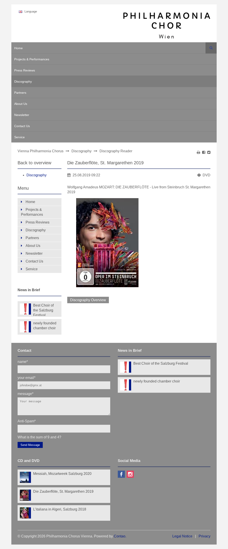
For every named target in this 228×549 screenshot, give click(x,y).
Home (18, 48)
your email (26, 377)
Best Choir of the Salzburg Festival (43, 309)
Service (19, 137)
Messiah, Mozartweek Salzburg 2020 (62, 474)
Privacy (204, 536)
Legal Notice (182, 536)
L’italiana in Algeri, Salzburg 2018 (59, 509)
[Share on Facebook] (203, 152)
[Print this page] (198, 152)
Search (211, 47)
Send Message (30, 445)
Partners (20, 92)
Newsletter (21, 115)
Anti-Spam (27, 421)
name (23, 361)
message (25, 393)
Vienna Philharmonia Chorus (40, 151)
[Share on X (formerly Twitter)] (208, 152)
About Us (20, 104)
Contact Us (22, 126)
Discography (23, 81)
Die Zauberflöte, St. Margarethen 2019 (63, 491)
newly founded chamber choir (44, 325)
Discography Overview (88, 300)
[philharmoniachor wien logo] (166, 26)
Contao (119, 536)
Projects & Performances (31, 59)
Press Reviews (24, 70)
